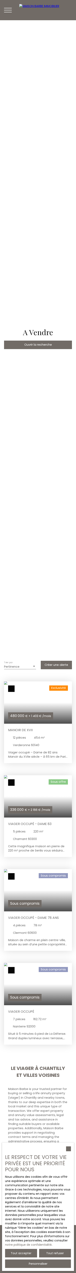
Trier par (8, 662)
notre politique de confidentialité (28, 1245)
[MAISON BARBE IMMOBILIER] (45, 10)
